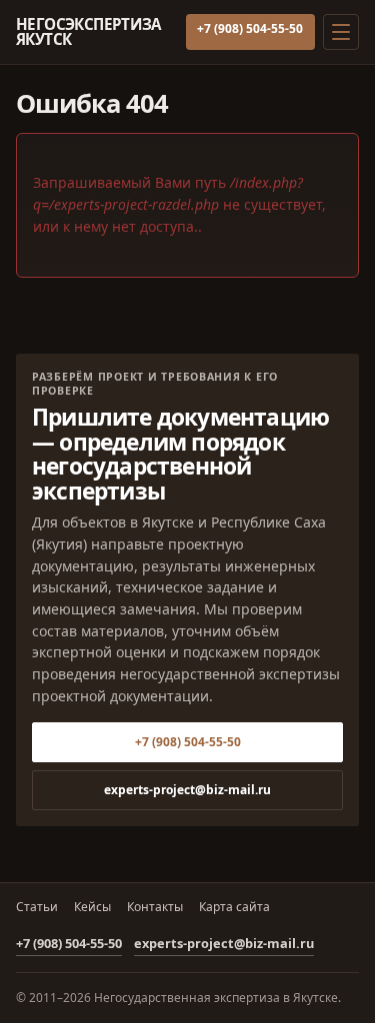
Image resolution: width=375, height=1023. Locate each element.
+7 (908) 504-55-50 (250, 28)
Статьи (37, 907)
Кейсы (92, 907)
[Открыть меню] (341, 32)
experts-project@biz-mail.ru (187, 789)
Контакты (155, 907)
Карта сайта (234, 907)
